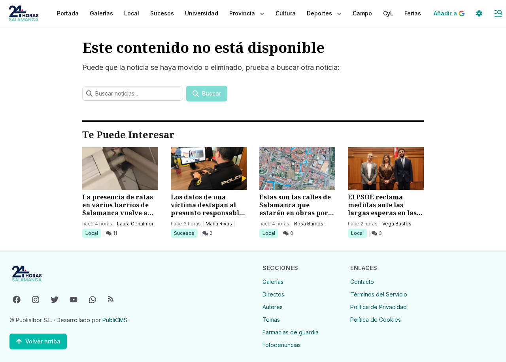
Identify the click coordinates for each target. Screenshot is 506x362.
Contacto (362, 281)
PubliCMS (114, 320)
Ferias (412, 13)
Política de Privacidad (378, 307)
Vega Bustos (397, 224)
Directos (273, 294)
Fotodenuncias (281, 344)
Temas (271, 319)
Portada (68, 13)
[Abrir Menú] (498, 13)
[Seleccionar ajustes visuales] (479, 13)
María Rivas (219, 224)
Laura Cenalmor (135, 224)
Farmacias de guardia (290, 332)
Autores (272, 307)
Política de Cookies (375, 319)
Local (93, 233)
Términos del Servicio (378, 294)
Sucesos (186, 233)
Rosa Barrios (308, 224)
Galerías (101, 13)
